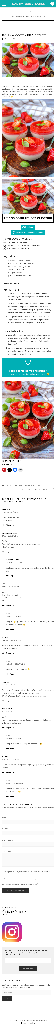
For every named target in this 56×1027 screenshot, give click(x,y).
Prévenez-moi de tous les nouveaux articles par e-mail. (21, 884)
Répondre (10, 525)
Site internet (7, 840)
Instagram (9, 914)
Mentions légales (28, 1023)
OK (7, 998)
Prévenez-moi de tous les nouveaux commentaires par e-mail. (23, 879)
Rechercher (28, 968)
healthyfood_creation (28, 11)
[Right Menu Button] (52, 4)
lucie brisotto (13, 560)
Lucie (8, 613)
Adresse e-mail (8, 829)
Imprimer (29, 227)
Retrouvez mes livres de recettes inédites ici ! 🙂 (28, 374)
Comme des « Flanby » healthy (36, 489)
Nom (4, 818)
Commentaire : (8, 851)
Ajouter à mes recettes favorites (29, 232)
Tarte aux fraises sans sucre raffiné (23, 485)
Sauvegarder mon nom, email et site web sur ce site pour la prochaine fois (26, 872)
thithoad (6, 509)
